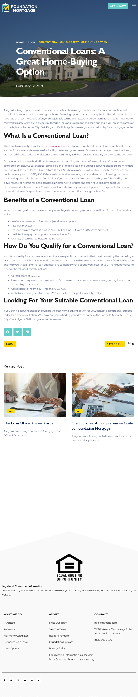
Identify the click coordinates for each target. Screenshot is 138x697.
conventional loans (56, 146)
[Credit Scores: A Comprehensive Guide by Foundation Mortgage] (103, 395)
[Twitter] (11, 680)
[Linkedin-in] (31, 680)
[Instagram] (18, 680)
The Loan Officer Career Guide (28, 424)
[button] (8, 332)
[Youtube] (24, 680)
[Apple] (38, 680)
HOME (20, 42)
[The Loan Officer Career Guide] (35, 395)
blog (31, 42)
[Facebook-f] (4, 680)
